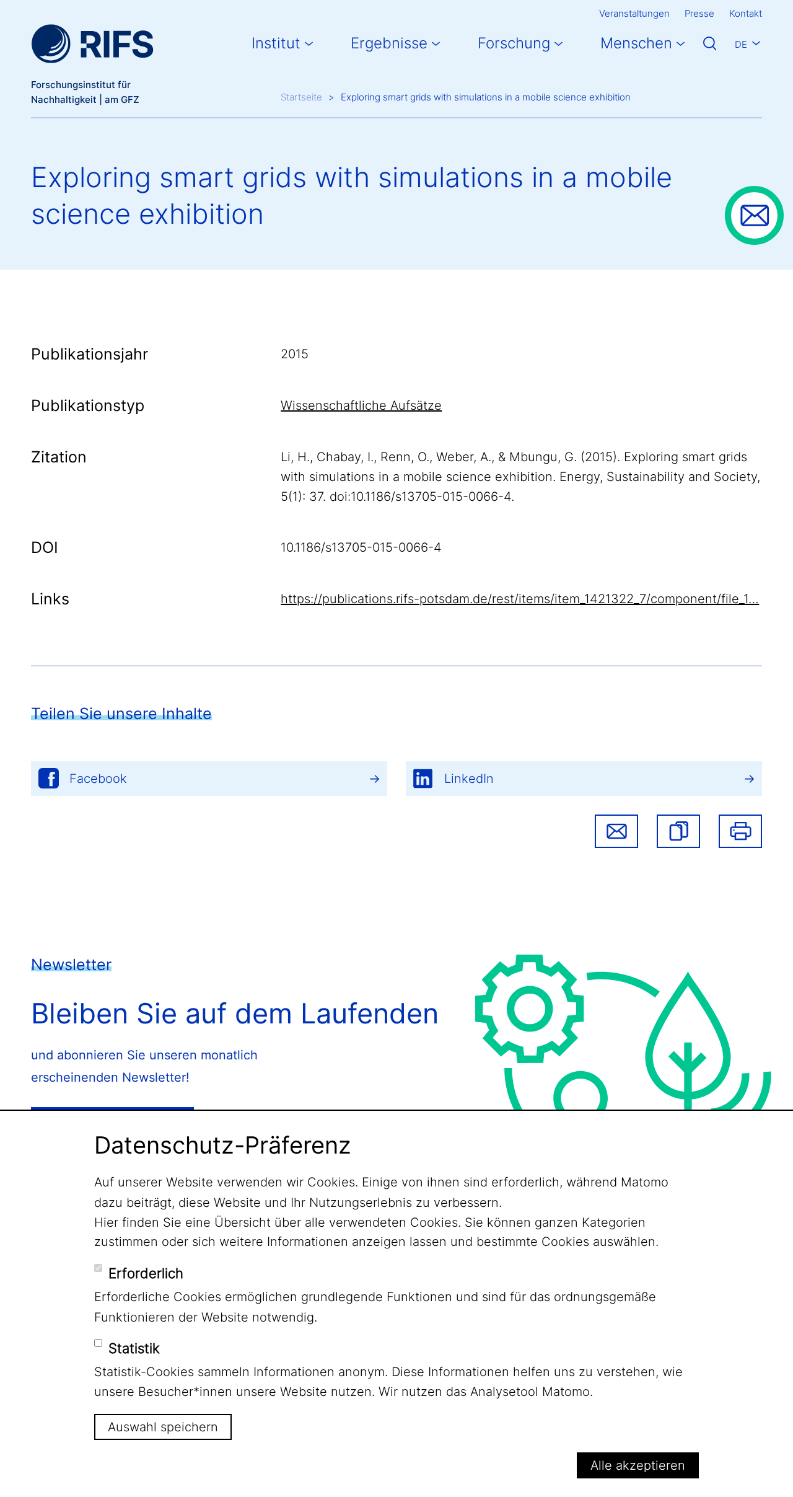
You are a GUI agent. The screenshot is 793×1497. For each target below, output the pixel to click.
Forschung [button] (514, 43)
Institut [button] (276, 43)
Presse (699, 13)
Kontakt (745, 13)
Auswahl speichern (163, 1427)
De (741, 44)
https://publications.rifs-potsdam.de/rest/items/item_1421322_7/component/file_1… (520, 598)
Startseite (301, 97)
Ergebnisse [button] (389, 43)
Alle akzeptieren (637, 1465)
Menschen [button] (636, 43)
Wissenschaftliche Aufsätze (361, 405)
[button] (678, 831)
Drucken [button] (740, 831)
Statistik (134, 1348)
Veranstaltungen (634, 13)
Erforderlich (145, 1273)
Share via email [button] (616, 831)
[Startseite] (92, 44)
